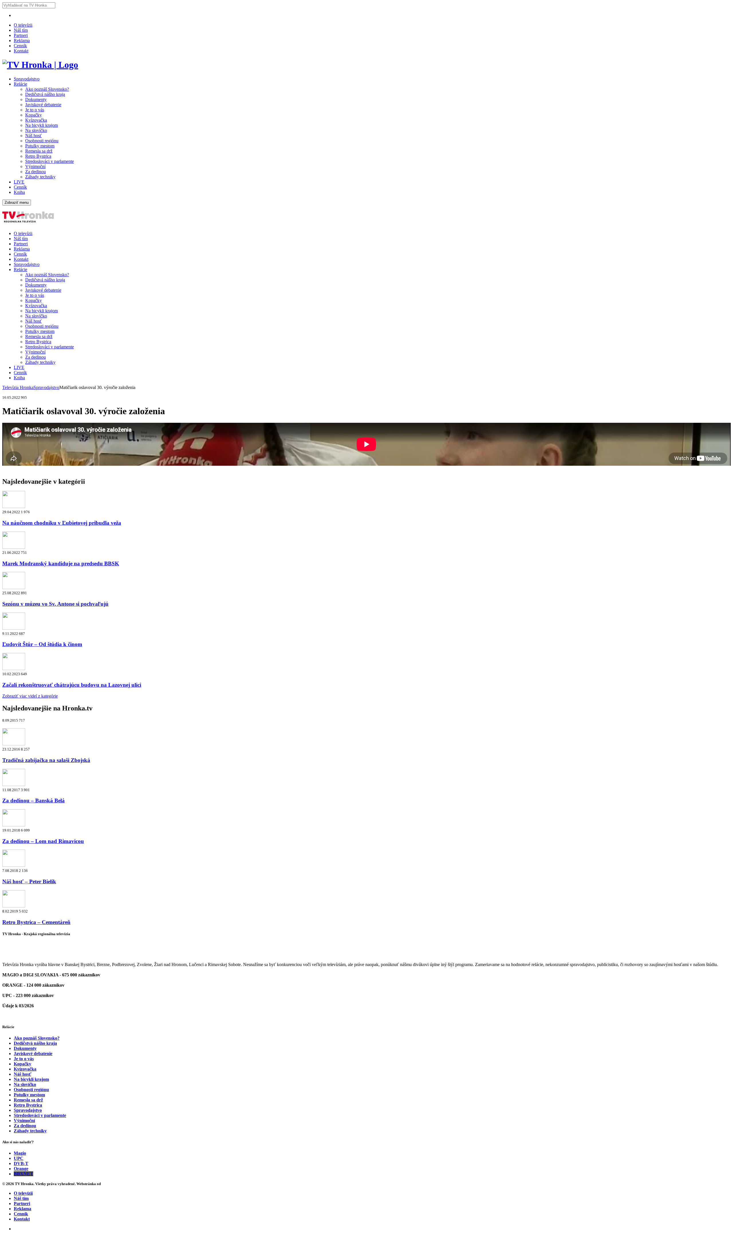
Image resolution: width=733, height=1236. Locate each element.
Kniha (19, 192)
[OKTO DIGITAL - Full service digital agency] (109, 1184)
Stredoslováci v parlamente (49, 161)
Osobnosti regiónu (41, 140)
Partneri (21, 35)
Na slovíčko (36, 130)
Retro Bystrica (38, 156)
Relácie (20, 84)
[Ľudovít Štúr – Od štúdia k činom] (13, 628)
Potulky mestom (39, 145)
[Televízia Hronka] (40, 65)
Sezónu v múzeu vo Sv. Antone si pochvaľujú (55, 604)
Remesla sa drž (38, 151)
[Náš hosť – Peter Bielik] (13, 865)
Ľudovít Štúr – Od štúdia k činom (42, 644)
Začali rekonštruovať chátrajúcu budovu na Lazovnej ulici (71, 685)
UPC (18, 1158)
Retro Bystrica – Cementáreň (36, 922)
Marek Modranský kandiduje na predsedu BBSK (60, 563)
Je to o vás (34, 109)
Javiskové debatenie (43, 104)
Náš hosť (33, 135)
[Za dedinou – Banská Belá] (13, 784)
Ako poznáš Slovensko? (47, 89)
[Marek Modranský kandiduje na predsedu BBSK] (13, 547)
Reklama (22, 40)
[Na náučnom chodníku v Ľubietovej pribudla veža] (13, 506)
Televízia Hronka (18, 387)
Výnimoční (35, 166)
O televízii (23, 25)
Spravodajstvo (27, 78)
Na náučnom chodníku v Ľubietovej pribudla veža (61, 523)
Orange (21, 1168)
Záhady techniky (40, 176)
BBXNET (23, 1173)
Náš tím (21, 30)
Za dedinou (35, 171)
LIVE (19, 181)
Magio (20, 1153)
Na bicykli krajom (41, 125)
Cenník (20, 45)
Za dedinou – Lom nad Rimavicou (43, 841)
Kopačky (33, 114)
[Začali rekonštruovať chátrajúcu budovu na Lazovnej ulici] (13, 668)
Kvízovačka (36, 120)
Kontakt (21, 50)
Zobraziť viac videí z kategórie (30, 696)
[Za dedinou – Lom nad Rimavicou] (13, 824)
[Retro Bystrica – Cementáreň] (13, 905)
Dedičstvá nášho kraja (45, 94)
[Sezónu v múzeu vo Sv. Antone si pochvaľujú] (13, 587)
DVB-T (21, 1163)
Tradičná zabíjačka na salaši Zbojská (46, 760)
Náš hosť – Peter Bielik (29, 881)
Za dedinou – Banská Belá (33, 800)
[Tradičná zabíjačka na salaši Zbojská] (13, 743)
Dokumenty (36, 99)
